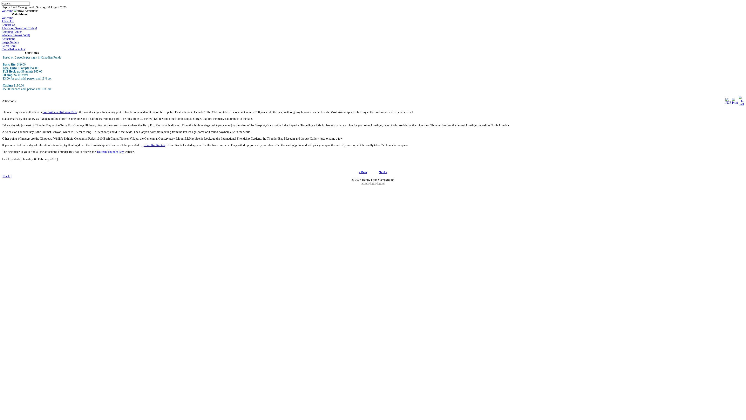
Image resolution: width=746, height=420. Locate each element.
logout (381, 183)
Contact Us (8, 24)
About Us (8, 21)
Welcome (7, 10)
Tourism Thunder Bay (110, 151)
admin (365, 183)
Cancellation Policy (13, 49)
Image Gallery (10, 42)
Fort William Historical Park (60, 112)
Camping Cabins (12, 31)
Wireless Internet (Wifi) (16, 35)
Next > (383, 172)
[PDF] (728, 100)
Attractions (8, 38)
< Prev (363, 172)
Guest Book (9, 45)
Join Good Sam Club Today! (19, 28)
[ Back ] (6, 176)
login (373, 183)
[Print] (735, 100)
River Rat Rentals (154, 145)
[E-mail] (741, 100)
